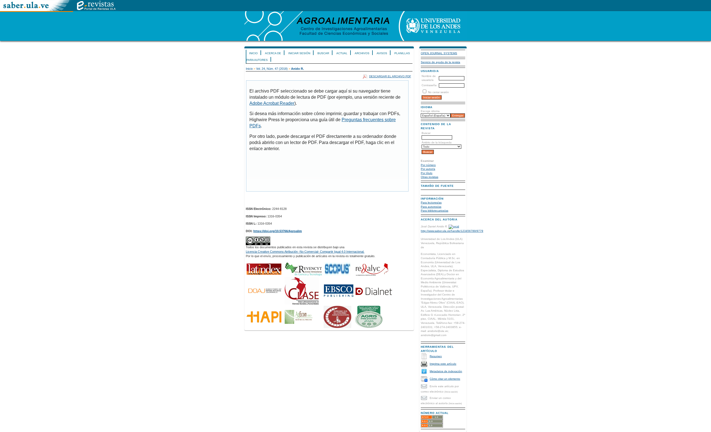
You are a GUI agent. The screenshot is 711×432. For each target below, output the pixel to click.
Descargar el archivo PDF (390, 76)
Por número (428, 165)
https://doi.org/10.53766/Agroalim (277, 231)
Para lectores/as (431, 202)
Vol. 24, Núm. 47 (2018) (272, 68)
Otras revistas (429, 176)
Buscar (323, 53)
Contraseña (429, 85)
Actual (341, 53)
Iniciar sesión (299, 53)
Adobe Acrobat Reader (271, 103)
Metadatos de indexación (446, 371)
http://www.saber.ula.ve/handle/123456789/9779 (452, 230)
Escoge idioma (430, 111)
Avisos (382, 53)
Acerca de (273, 53)
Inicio (253, 53)
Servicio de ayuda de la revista (440, 62)
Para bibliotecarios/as (434, 210)
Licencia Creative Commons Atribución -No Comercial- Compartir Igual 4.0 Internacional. (305, 251)
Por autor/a (428, 168)
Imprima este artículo (443, 363)
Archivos (362, 53)
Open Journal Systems (439, 53)
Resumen (436, 356)
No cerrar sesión (438, 92)
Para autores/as (431, 206)
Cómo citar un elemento (445, 378)
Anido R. (297, 68)
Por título (426, 173)
